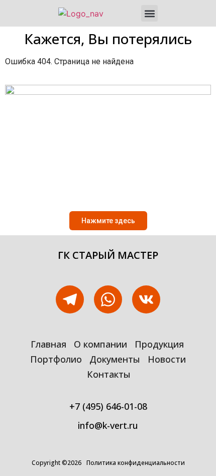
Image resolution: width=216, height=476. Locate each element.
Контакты (109, 374)
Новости (167, 359)
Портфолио (56, 359)
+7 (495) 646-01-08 (108, 406)
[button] (149, 13)
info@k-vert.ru (108, 425)
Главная (48, 344)
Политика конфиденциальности (135, 462)
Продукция (159, 344)
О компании (100, 344)
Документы (114, 359)
